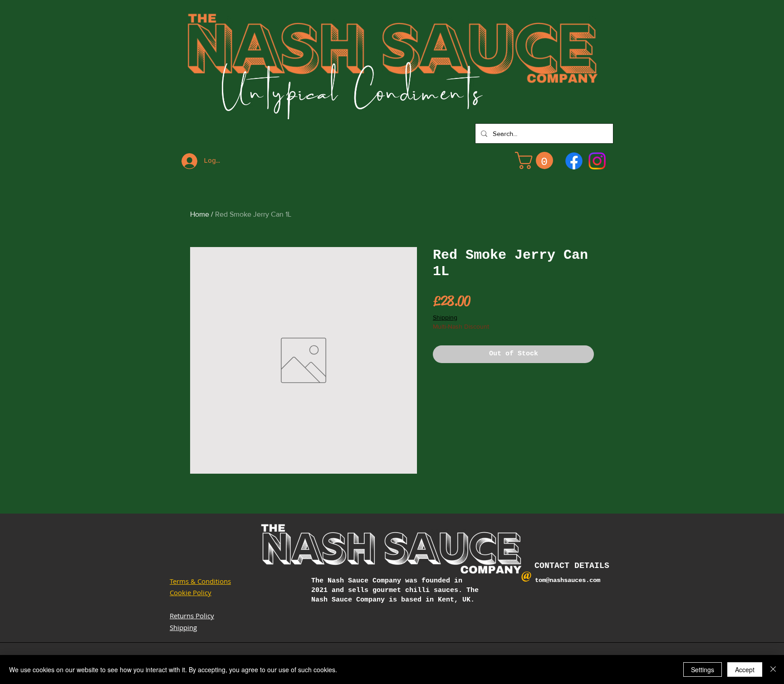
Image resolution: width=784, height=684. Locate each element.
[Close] (773, 669)
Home (199, 214)
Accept (745, 669)
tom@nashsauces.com (567, 580)
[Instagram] (597, 161)
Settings (702, 669)
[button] (536, 160)
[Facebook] (574, 161)
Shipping (445, 317)
